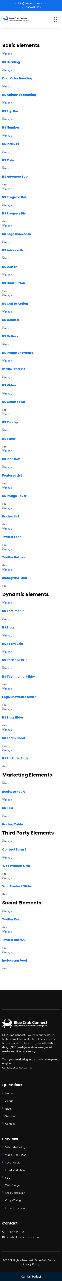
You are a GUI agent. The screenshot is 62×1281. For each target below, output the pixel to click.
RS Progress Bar (14, 197)
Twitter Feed (12, 537)
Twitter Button (13, 557)
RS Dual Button (13, 283)
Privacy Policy (31, 1264)
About (9, 1101)
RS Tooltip (10, 422)
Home (9, 1093)
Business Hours (13, 792)
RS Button (9, 267)
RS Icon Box (11, 459)
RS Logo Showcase (16, 234)
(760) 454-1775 (32, 7)
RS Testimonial (13, 611)
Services (10, 1116)
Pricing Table (12, 824)
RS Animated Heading (19, 95)
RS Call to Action (15, 303)
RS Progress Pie (14, 213)
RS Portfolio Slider (16, 758)
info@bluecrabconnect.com (32, 3)
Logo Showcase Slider (19, 697)
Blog (8, 1108)
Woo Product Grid (16, 866)
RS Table (9, 439)
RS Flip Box (10, 111)
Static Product (13, 369)
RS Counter (11, 320)
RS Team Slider (13, 738)
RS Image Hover (14, 496)
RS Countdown (13, 402)
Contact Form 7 (14, 849)
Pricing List (10, 516)
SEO (8, 1177)
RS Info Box (10, 144)
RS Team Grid (12, 644)
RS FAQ (7, 808)
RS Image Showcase (17, 353)
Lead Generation (15, 1192)
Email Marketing (15, 1170)
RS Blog (8, 627)
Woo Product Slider (17, 886)
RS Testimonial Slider (18, 676)
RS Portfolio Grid (15, 660)
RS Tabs (8, 160)
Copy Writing (13, 1200)
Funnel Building (15, 1208)
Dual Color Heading (17, 78)
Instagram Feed (14, 578)
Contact (10, 1123)
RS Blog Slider (12, 717)
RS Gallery (10, 336)
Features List (12, 475)
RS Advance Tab (15, 176)
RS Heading (11, 62)
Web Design (12, 1185)
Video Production (15, 1155)
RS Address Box (14, 250)
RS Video (9, 385)
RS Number (10, 127)
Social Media (12, 1162)
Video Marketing (15, 1147)
